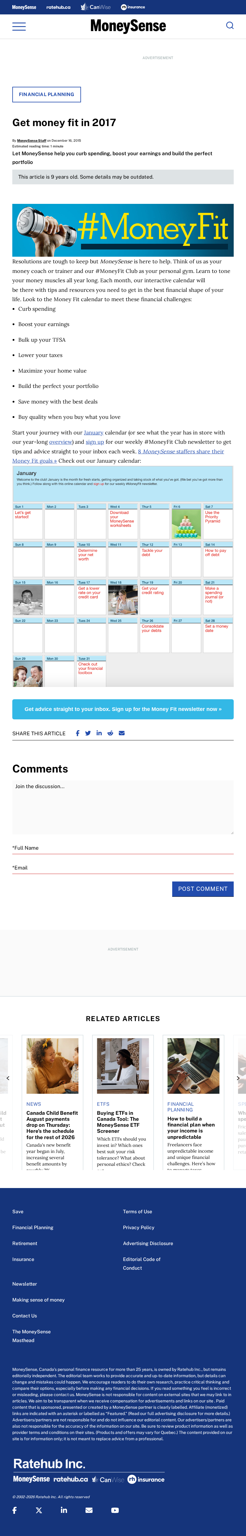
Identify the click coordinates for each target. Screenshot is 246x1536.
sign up (95, 441)
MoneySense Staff (31, 140)
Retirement (24, 1243)
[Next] (236, 1078)
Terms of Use (137, 1211)
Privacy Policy (138, 1227)
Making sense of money (38, 1300)
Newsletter (24, 1284)
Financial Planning (46, 94)
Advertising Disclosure (148, 1243)
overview (60, 441)
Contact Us (24, 1316)
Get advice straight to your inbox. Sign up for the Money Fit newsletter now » (123, 709)
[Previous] (9, 1078)
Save (17, 1211)
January (94, 432)
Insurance (23, 1259)
